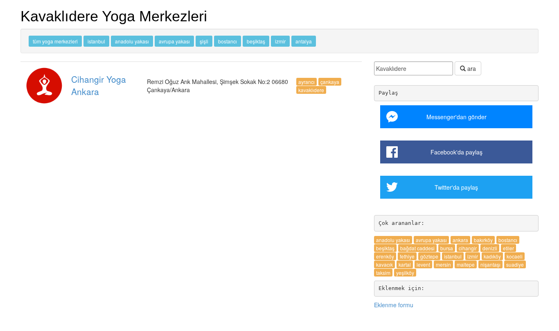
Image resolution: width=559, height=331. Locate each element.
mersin (443, 264)
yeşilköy (405, 272)
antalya (303, 41)
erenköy (385, 256)
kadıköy (492, 256)
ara (471, 68)
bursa (446, 248)
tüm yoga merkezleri (55, 41)
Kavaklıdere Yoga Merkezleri (113, 16)
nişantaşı (490, 264)
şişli (204, 41)
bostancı (227, 41)
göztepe (429, 256)
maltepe (466, 264)
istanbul (96, 41)
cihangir (468, 248)
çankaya (329, 81)
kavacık (384, 264)
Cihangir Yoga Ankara (98, 85)
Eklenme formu (393, 305)
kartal (405, 264)
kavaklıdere (311, 89)
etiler (508, 248)
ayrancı (306, 81)
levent (423, 264)
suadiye (515, 264)
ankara (460, 239)
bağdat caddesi (417, 248)
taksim (383, 272)
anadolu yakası (132, 41)
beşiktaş (256, 41)
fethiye (407, 256)
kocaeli (515, 256)
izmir (280, 41)
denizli (489, 248)
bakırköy (483, 239)
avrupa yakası (174, 41)
